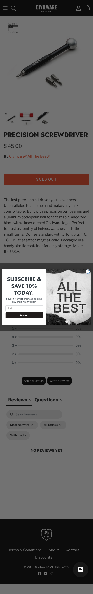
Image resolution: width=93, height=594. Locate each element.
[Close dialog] (88, 272)
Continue (24, 315)
